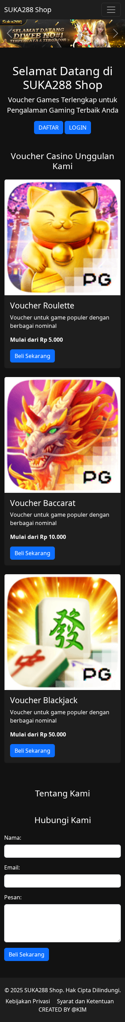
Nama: (12, 837)
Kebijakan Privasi (28, 1001)
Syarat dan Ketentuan (85, 1001)
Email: (12, 867)
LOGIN (77, 127)
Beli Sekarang (32, 356)
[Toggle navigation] (111, 10)
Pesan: (13, 897)
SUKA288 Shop (27, 9)
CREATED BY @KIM (63, 1009)
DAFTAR (49, 127)
